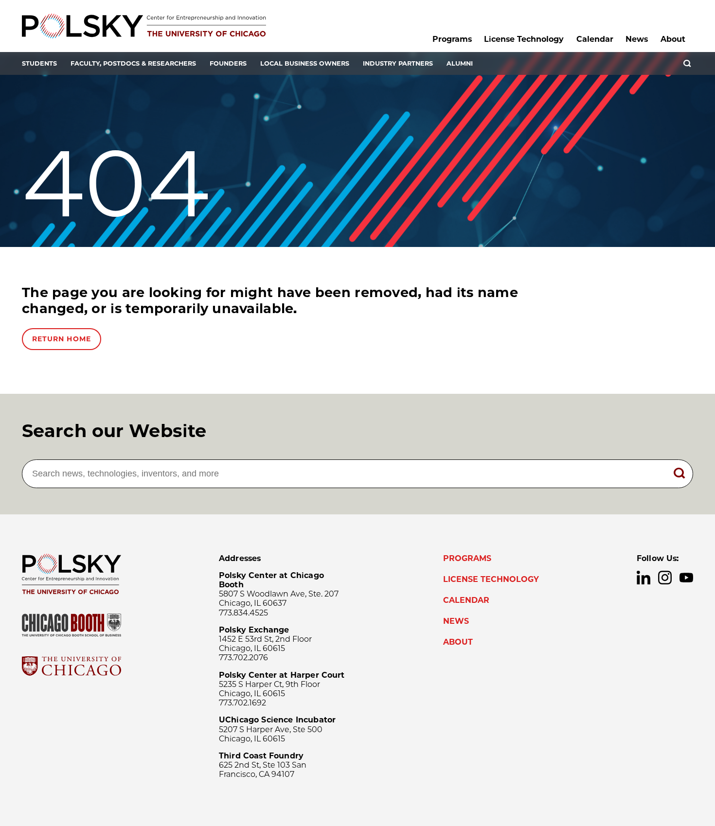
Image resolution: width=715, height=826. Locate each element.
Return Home (61, 338)
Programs (452, 39)
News (637, 39)
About (673, 39)
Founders (228, 63)
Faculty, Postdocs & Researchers (133, 63)
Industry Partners (398, 63)
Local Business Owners (304, 63)
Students (39, 63)
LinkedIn (643, 577)
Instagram (665, 577)
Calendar (594, 39)
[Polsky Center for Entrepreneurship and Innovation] (144, 26)
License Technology (524, 39)
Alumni (460, 63)
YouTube (686, 577)
